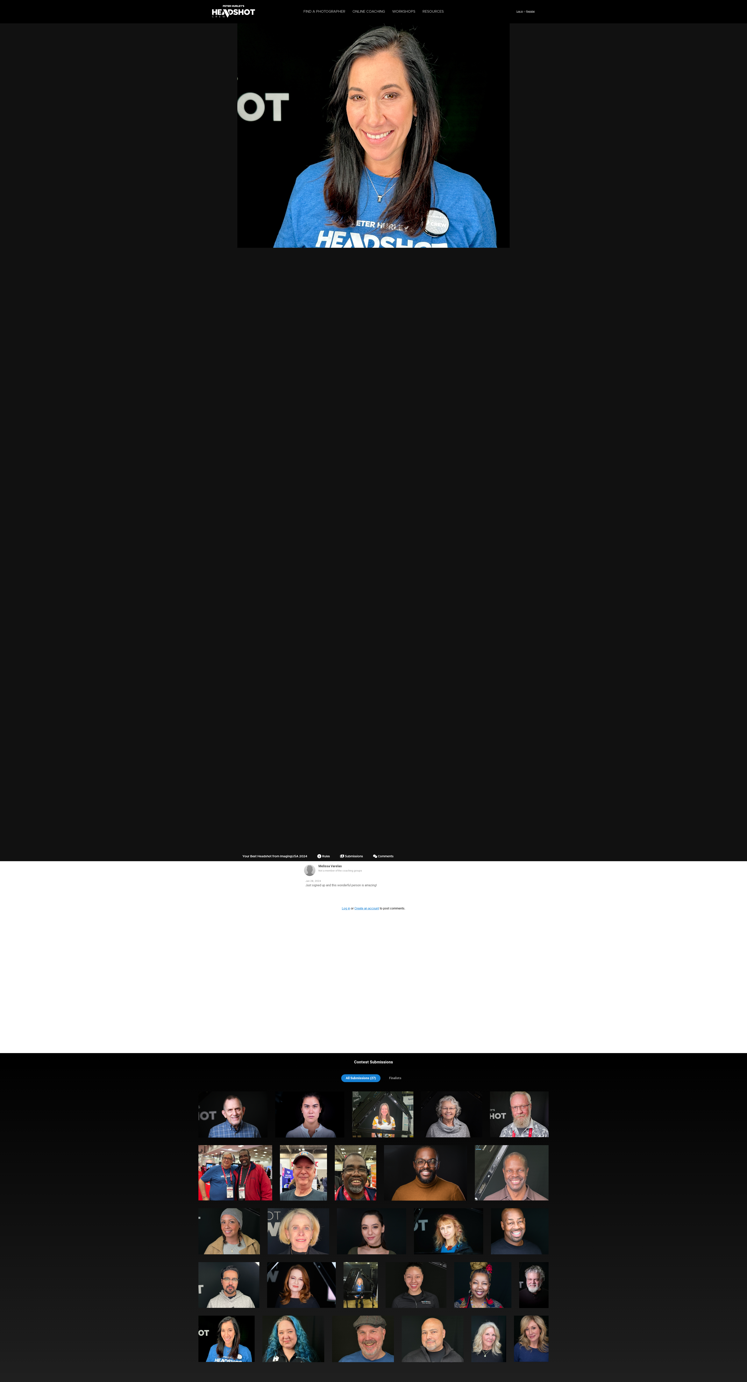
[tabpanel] (373, 1230)
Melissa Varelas (330, 866)
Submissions (353, 856)
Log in (519, 11)
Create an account (366, 908)
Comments (385, 856)
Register (530, 11)
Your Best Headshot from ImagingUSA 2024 (274, 856)
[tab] (361, 1078)
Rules (325, 856)
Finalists (395, 1078)
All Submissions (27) (361, 1078)
